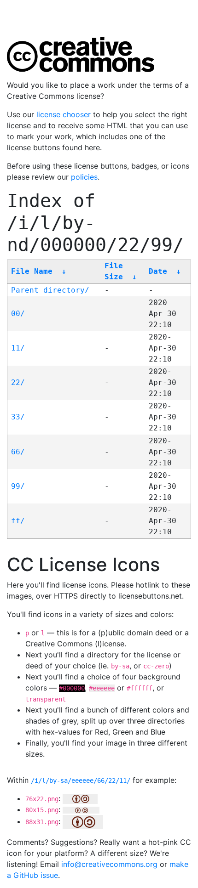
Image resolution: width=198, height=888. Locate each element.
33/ (18, 417)
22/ (18, 382)
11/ (18, 348)
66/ (18, 451)
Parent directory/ (50, 290)
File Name (31, 271)
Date (158, 271)
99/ (18, 486)
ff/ (18, 520)
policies (84, 176)
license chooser (63, 114)
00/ (18, 313)
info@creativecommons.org (109, 864)
